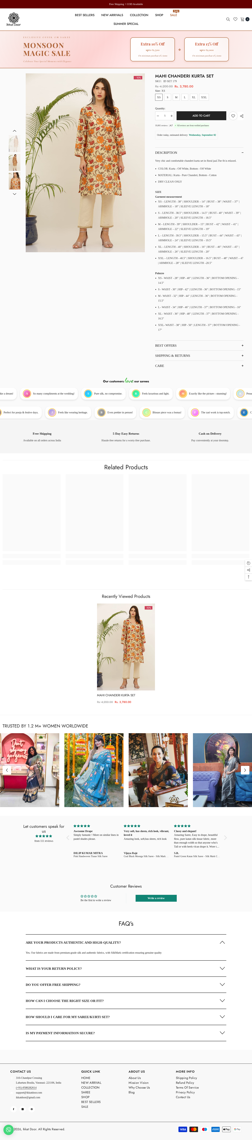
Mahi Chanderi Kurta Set (116, 695)
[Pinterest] (31, 1109)
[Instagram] (22, 1109)
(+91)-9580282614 (26, 1087)
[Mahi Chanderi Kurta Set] (126, 647)
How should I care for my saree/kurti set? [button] (68, 1017)
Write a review (156, 898)
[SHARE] (240, 116)
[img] (43, 836)
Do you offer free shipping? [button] (53, 985)
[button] (14, 130)
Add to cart (201, 116)
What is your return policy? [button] (54, 968)
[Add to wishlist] (233, 116)
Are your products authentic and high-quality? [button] (73, 942)
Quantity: (160, 108)
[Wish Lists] (235, 19)
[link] (42, 437)
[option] (126, 4)
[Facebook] (13, 1109)
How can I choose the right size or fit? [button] (65, 1001)
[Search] (228, 19)
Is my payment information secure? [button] (60, 1033)
